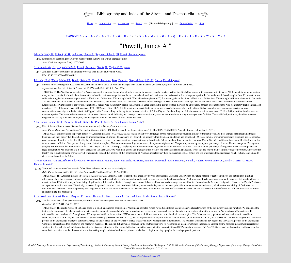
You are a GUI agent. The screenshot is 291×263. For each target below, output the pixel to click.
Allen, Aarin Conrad (45, 122)
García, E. (102, 67)
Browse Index (186, 23)
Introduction (105, 23)
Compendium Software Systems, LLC (145, 256)
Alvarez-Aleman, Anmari (47, 196)
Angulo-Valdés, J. (66, 67)
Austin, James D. (159, 196)
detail (142, 54)
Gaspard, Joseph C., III (141, 80)
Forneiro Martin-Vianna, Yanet (103, 160)
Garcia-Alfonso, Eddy (137, 196)
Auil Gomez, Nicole (125, 122)
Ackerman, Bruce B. (83, 54)
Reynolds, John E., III (107, 54)
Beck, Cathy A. (65, 122)
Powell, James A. (129, 54)
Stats (202, 23)
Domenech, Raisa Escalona (169, 160)
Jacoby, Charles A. (234, 160)
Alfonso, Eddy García (73, 160)
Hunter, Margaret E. (72, 196)
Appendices (123, 23)
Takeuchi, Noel (42, 80)
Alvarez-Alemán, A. (44, 67)
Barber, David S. (164, 80)
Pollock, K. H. (63, 54)
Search (139, 23)
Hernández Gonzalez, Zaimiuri (137, 160)
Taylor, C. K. (116, 67)
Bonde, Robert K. (81, 80)
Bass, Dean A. (119, 80)
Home (90, 23)
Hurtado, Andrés (194, 160)
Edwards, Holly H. (44, 54)
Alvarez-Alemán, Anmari (47, 160)
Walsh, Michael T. (61, 80)
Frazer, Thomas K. (95, 196)
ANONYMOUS (74, 36)
